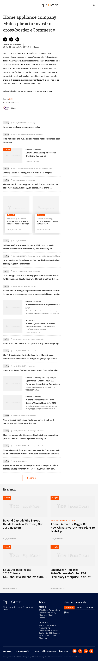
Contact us (7, 651)
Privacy (36, 651)
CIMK (11, 99)
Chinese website (49, 651)
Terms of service (22, 651)
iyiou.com (63, 651)
